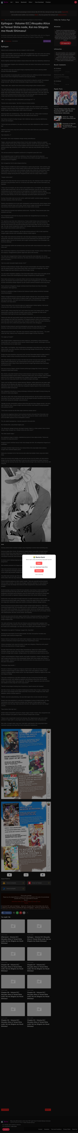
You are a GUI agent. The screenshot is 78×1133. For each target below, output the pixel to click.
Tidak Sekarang (39, 574)
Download (39, 571)
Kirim (39, 563)
